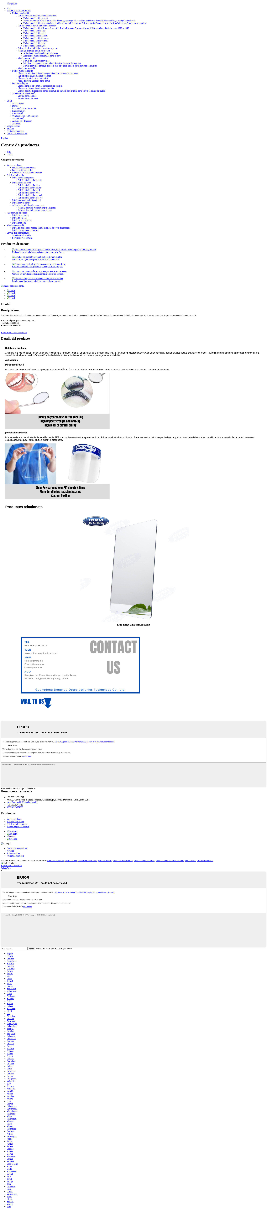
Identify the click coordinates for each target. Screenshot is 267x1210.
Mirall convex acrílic (27, 58)
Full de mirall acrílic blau (34, 31)
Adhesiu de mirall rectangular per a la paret (42, 56)
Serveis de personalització (23, 93)
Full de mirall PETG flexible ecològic (34, 76)
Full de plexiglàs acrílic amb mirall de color (37, 25)
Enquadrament (18, 111)
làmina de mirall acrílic (123, 860)
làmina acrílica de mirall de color (170, 860)
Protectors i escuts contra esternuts (27, 172)
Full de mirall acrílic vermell (35, 41)
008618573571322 (15, 807)
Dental (15, 106)
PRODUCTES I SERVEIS (19, 10)
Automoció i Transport (22, 121)
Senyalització (18, 118)
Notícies (10, 128)
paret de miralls (105, 860)
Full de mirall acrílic (21, 13)
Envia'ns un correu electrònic (14, 332)
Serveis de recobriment (28, 98)
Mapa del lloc (71, 860)
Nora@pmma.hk (14, 802)
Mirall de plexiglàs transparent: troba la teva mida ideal (36, 259)
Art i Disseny (18, 103)
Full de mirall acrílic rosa (34, 33)
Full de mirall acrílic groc (34, 46)
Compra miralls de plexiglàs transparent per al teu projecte (37, 266)
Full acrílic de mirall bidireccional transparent (37, 48)
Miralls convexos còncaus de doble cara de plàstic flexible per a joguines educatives (60, 66)
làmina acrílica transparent (23, 167)
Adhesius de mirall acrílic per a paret (34, 51)
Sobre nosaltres (13, 126)
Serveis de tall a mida (27, 96)
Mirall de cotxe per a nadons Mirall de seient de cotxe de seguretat (52, 63)
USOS (10, 101)
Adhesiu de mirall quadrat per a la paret (40, 53)
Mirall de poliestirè (20, 215)
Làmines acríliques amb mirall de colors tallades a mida (36, 281)
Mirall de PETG (19, 218)
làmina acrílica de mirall (144, 860)
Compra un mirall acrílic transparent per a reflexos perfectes (38, 274)
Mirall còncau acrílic (27, 68)
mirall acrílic (190, 860)
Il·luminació (17, 113)
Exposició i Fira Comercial (24, 108)
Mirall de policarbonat (22, 220)
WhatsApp (6, 868)
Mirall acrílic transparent (23, 177)
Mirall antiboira (19, 223)
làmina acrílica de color (22, 170)
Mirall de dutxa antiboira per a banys (34, 81)
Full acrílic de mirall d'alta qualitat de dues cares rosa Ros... (38, 252)
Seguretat (16, 123)
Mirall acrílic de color (21, 183)
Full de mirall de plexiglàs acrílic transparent (37, 15)
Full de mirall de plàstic (22, 71)
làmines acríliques (20, 83)
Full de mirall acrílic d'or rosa (36, 38)
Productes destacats (55, 860)
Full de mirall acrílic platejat (35, 18)
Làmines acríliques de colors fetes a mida (36, 88)
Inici (9, 8)
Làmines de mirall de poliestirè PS (33, 78)
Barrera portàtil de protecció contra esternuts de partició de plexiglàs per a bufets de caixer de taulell (61, 91)
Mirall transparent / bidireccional (26, 200)
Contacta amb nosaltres (17, 133)
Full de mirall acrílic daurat (35, 36)
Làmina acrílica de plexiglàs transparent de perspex (40, 86)
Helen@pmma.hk (30, 802)
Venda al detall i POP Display (25, 116)
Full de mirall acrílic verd (34, 43)
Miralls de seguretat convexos (36, 61)
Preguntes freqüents (15, 131)
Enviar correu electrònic (11, 865)
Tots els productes (205, 860)
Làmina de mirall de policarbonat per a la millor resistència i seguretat (48, 73)
